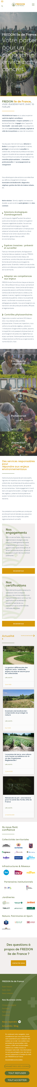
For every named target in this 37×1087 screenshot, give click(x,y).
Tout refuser (17, 1073)
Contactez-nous (18, 963)
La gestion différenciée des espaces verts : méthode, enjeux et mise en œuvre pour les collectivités (17, 670)
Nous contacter (7, 993)
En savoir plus (18, 571)
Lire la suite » (9, 677)
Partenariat (6, 1012)
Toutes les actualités (27, 635)
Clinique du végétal (9, 1005)
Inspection (6, 1015)
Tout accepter (17, 1080)
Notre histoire (7, 986)
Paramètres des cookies (17, 1066)
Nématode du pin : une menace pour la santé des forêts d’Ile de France (18, 800)
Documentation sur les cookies (14, 1059)
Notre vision (6, 990)
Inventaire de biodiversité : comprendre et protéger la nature (16, 713)
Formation (5, 1008)
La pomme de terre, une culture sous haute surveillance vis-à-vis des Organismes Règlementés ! (18, 757)
